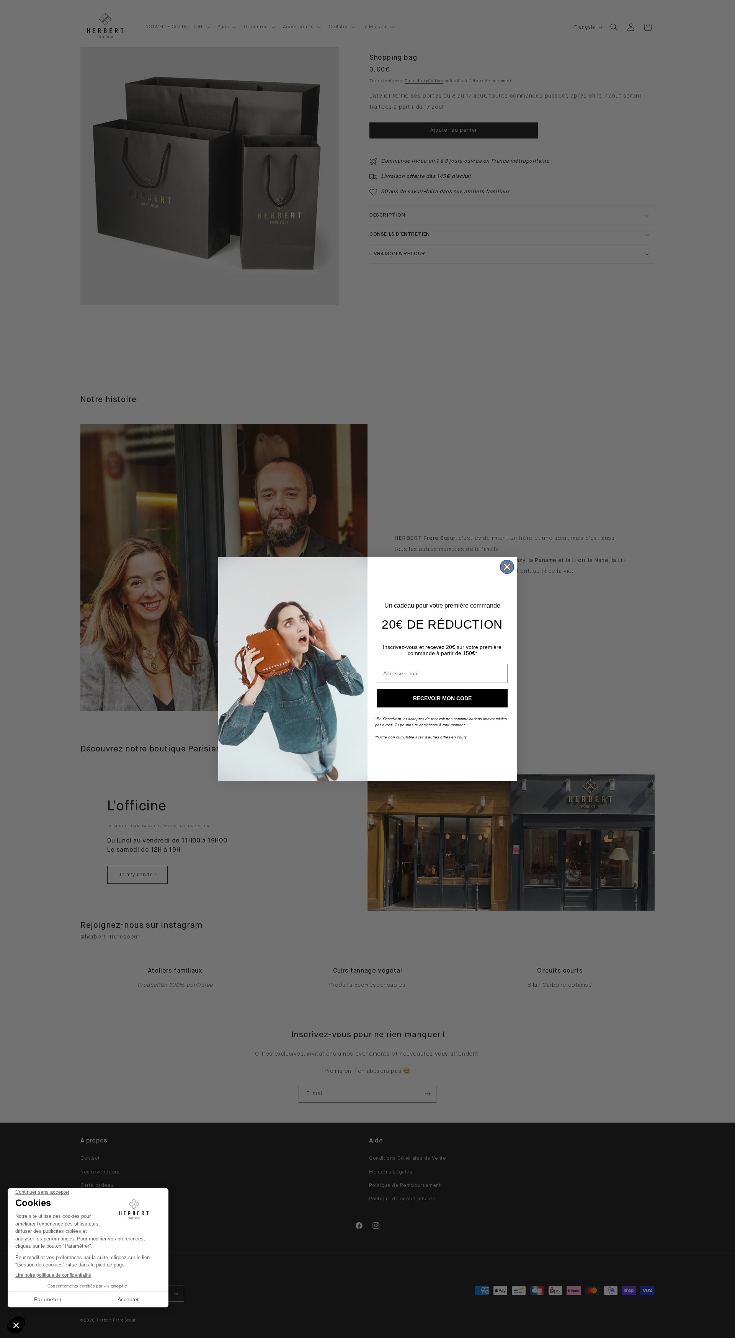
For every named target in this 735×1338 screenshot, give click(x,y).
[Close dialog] (507, 567)
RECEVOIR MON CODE (442, 698)
